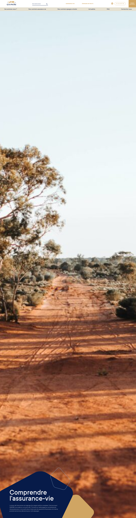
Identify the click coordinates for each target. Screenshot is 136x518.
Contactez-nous (126, 9)
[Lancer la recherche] (47, 4)
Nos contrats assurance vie (37, 9)
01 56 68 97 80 (120, 3)
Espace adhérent (132, 3)
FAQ (108, 9)
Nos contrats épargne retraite (67, 9)
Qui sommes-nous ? (10, 9)
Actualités (92, 9)
